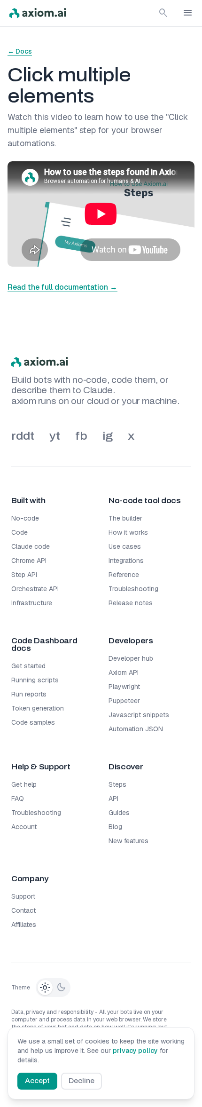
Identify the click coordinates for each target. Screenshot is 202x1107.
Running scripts (35, 680)
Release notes (131, 603)
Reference (124, 574)
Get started (28, 666)
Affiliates (23, 924)
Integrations (126, 560)
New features (128, 841)
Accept (37, 1080)
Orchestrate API (35, 589)
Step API (24, 574)
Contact (23, 910)
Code (19, 532)
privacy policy (135, 1050)
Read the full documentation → (62, 287)
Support (23, 896)
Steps (117, 784)
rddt (22, 436)
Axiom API (124, 672)
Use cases (125, 546)
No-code (25, 518)
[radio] (45, 987)
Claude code (30, 546)
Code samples (33, 722)
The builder (125, 518)
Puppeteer (124, 700)
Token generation (37, 708)
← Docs (20, 51)
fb (81, 436)
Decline (81, 1080)
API (113, 798)
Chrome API (29, 560)
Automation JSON (136, 729)
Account (24, 826)
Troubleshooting (133, 589)
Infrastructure (31, 603)
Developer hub (131, 658)
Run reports (29, 694)
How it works (128, 532)
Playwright (124, 686)
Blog (115, 826)
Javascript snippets (139, 715)
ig (107, 436)
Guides (119, 812)
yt (54, 436)
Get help (24, 784)
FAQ (17, 798)
